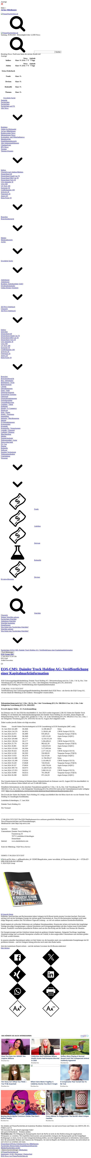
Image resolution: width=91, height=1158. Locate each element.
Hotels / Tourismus (7, 414)
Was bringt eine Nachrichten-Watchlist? (15, 627)
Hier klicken (5, 948)
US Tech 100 (5, 186)
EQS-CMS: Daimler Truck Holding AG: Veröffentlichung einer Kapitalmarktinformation (44, 671)
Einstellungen (5, 625)
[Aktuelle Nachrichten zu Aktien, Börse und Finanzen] (9, 14)
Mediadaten (23, 1150)
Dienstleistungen (7, 388)
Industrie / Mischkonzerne (10, 418)
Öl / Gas (4, 444)
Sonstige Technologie (8, 452)
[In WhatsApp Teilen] (17, 999)
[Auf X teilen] (50, 965)
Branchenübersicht (7, 219)
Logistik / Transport (8, 430)
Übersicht (4, 309)
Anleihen (37, 526)
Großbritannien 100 (8, 190)
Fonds (36, 509)
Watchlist (37, 613)
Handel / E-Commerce (9, 408)
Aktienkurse (5, 280)
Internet (3, 420)
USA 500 (4, 184)
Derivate (37, 543)
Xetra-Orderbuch (18, 1144)
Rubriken (4, 127)
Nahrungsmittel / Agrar (9, 440)
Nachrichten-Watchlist (8, 619)
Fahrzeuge (4, 396)
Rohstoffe (4, 448)
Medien (3, 238)
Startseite (4, 100)
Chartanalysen (6, 145)
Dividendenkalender (8, 286)
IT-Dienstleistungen (8, 422)
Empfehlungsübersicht (9, 141)
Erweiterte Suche (9, 98)
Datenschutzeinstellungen (10, 1150)
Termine (4, 149)
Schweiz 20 (5, 192)
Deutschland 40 (6, 174)
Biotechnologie (6, 384)
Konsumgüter (5, 424)
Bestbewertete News (8, 133)
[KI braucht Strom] (22, 912)
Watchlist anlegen (7, 629)
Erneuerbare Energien (8, 394)
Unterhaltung (5, 456)
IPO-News (4, 147)
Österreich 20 (5, 194)
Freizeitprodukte (6, 400)
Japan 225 (4, 196)
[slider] (4, 662)
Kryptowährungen (7, 579)
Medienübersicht (7, 240)
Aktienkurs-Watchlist (8, 621)
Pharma (3, 446)
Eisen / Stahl (5, 390)
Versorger (4, 458)
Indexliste (4, 332)
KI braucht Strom (7, 914)
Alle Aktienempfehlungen (10, 143)
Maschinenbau (6, 434)
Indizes (3, 170)
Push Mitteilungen (7, 652)
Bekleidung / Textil (7, 382)
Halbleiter (4, 406)
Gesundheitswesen (7, 402)
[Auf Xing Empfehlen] (17, 982)
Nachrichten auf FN (8, 106)
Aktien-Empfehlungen (23, 1146)
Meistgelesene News (8, 135)
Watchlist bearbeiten (8, 623)
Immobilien (5, 416)
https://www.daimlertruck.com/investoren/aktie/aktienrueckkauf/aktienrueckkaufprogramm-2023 (39, 791)
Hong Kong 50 (6, 198)
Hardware (4, 410)
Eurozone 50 (5, 188)
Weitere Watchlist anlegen (10, 617)
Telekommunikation (8, 454)
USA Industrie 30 (7, 182)
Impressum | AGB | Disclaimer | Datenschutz (16, 1154)
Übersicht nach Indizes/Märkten (12, 172)
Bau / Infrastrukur (7, 381)
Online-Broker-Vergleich (9, 288)
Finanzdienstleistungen (9, 398)
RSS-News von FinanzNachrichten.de (14, 1156)
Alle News (4, 108)
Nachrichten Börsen (8, 1146)
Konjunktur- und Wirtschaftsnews (13, 137)
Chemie (3, 386)
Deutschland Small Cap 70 (10, 176)
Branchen (4, 217)
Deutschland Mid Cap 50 (10, 178)
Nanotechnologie (7, 438)
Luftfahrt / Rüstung (7, 432)
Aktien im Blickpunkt (8, 129)
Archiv (3, 242)
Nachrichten (5, 102)
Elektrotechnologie (7, 392)
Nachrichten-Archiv (13, 1148)
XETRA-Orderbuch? (8, 311)
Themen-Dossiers (7, 151)
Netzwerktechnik (7, 442)
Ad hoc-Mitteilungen (8, 10)
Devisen (37, 577)
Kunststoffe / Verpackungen (10, 428)
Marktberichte (6, 139)
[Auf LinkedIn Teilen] (50, 982)
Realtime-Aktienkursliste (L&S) (12, 284)
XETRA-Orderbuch (8, 307)
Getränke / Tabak (7, 404)
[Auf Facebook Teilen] (17, 965)
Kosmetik (4, 426)
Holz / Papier (5, 412)
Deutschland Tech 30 (8, 180)
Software (4, 450)
